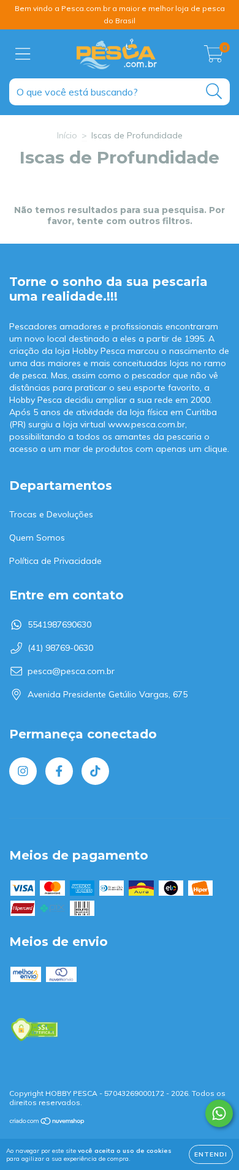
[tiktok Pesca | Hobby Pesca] (95, 771)
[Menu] (23, 54)
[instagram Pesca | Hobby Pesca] (23, 771)
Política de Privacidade (55, 560)
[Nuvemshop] (47, 1122)
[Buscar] (214, 91)
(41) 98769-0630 (60, 647)
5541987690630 (59, 624)
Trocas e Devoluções (51, 514)
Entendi (210, 1154)
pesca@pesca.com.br (71, 671)
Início (67, 135)
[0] (213, 56)
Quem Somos (37, 537)
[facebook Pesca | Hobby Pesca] (59, 771)
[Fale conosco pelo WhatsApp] (219, 1113)
